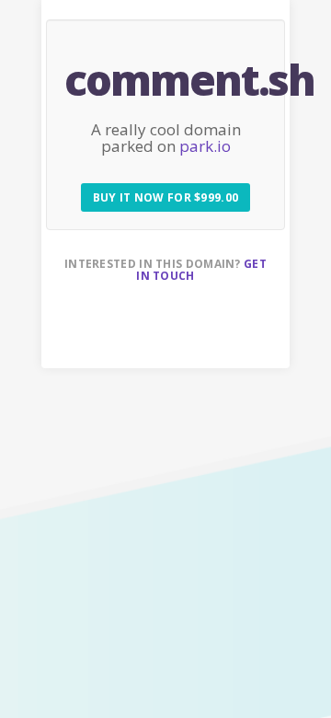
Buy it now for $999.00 (166, 197)
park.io (205, 145)
